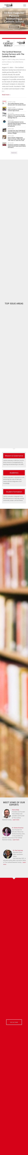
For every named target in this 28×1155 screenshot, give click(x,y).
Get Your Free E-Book (8, 28)
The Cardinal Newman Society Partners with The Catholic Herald (13, 54)
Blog (14, 59)
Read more (5, 95)
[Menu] (24, 5)
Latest (17, 59)
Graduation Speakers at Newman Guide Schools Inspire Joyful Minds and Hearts (17, 146)
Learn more (16, 820)
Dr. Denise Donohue (17, 828)
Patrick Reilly (15, 810)
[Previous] (1, 20)
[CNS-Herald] (14, 43)
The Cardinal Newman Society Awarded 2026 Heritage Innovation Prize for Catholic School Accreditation (17, 124)
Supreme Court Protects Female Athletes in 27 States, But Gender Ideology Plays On (16, 116)
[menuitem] (24, 5)
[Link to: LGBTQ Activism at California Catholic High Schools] (4, 109)
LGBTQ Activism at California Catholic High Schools (15, 109)
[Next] (26, 20)
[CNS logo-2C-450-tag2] (11, 5)
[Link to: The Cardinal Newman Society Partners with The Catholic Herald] (4, 103)
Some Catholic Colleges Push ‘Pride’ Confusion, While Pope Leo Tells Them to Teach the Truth (16, 139)
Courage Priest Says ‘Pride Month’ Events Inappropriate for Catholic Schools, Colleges (16, 132)
